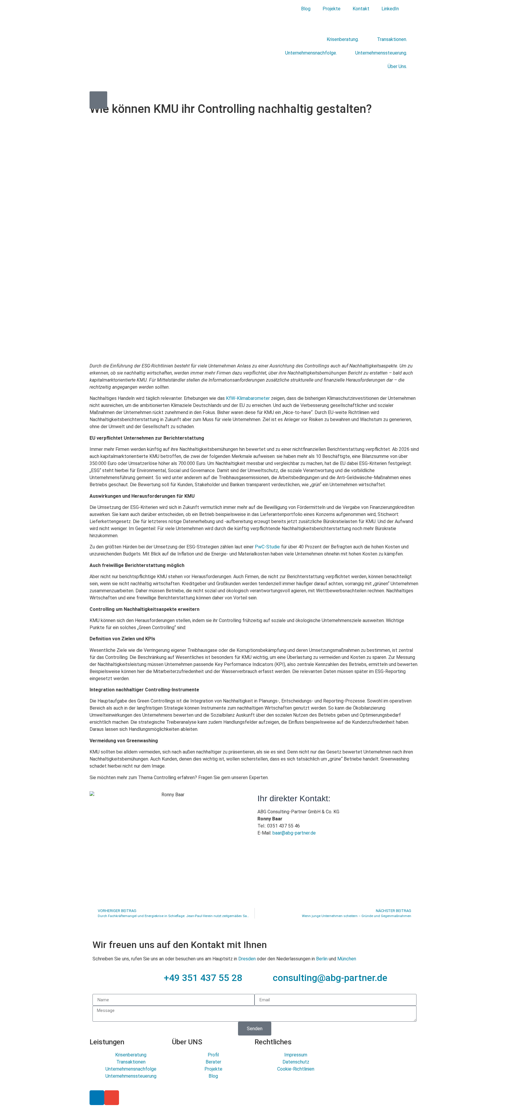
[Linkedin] (97, 1097)
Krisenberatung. (343, 39)
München (346, 959)
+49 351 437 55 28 (203, 977)
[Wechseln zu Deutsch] (411, 8)
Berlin (322, 959)
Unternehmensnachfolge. (311, 53)
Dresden (247, 959)
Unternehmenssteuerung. (381, 53)
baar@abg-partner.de (294, 833)
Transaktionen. (392, 39)
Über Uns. (397, 66)
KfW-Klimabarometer (248, 398)
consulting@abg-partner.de (330, 977)
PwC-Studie (267, 547)
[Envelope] (111, 1097)
